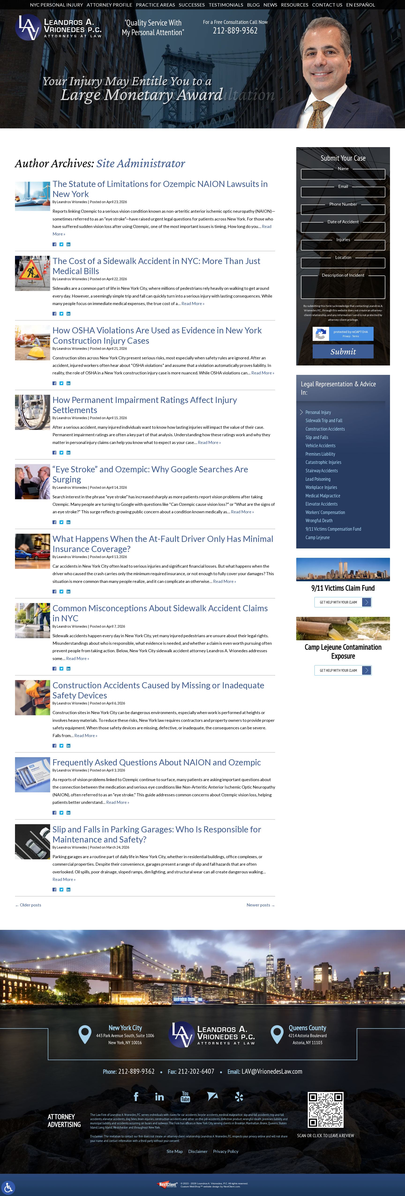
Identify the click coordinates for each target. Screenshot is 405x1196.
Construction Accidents (325, 429)
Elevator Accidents (322, 504)
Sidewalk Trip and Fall (324, 420)
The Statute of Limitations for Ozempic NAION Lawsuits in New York (160, 189)
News (270, 4)
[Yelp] (239, 1097)
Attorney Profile (109, 4)
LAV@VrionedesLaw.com (265, 1071)
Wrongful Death (319, 520)
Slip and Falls (317, 437)
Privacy (346, 336)
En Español (360, 4)
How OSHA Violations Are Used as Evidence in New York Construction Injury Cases (157, 335)
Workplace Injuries (321, 487)
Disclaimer (198, 1151)
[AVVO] (212, 1097)
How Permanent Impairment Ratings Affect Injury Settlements (144, 405)
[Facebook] (136, 1096)
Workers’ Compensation (325, 512)
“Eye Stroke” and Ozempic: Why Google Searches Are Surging (150, 474)
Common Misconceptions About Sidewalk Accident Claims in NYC (160, 613)
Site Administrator (140, 163)
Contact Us (327, 4)
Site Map (175, 1151)
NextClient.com (232, 1186)
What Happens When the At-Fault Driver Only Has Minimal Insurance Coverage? (162, 543)
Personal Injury (318, 412)
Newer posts (261, 904)
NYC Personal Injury (56, 4)
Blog (253, 4)
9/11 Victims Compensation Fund (333, 529)
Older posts (28, 904)
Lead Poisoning (318, 479)
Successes (192, 4)
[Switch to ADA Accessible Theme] (8, 1188)
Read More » (193, 303)
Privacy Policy (225, 1151)
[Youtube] (185, 1096)
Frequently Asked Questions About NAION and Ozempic (156, 762)
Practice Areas (155, 4)
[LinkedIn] (159, 1097)
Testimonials (226, 4)
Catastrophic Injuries (323, 462)
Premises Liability (320, 454)
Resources (294, 4)
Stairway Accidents (322, 470)
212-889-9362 (235, 30)
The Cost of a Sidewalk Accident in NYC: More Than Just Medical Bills (156, 266)
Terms (355, 336)
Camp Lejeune (318, 537)
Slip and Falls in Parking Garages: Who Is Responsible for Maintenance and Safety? (156, 834)
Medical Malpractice (323, 495)
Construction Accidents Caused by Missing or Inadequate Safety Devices (158, 690)
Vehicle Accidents (320, 445)
